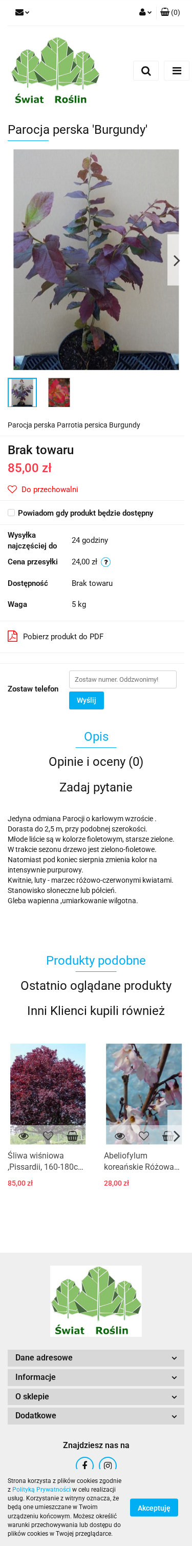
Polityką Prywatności (41, 1489)
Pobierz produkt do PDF (63, 636)
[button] (170, 13)
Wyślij (86, 700)
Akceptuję (154, 1508)
